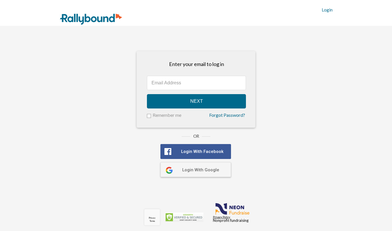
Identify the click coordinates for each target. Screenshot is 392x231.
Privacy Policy (221, 217)
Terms (152, 221)
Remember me (167, 115)
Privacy (152, 218)
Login (327, 10)
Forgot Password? (227, 115)
